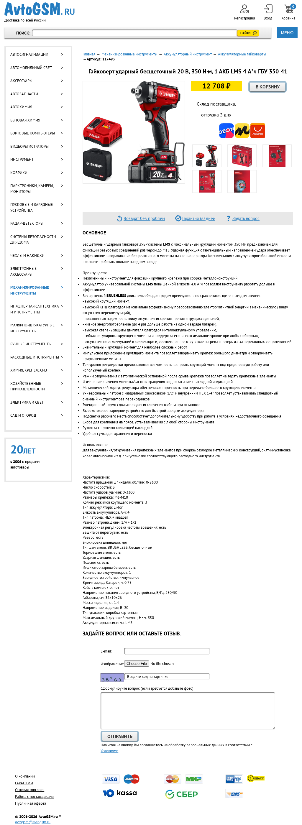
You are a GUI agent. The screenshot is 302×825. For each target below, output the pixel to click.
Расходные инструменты (34, 357)
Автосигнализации (29, 54)
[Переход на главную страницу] (39, 9)
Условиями (109, 750)
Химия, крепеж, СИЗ (28, 370)
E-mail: (106, 651)
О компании (25, 776)
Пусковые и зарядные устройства (31, 207)
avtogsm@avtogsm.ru (32, 821)
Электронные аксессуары (23, 271)
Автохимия (21, 106)
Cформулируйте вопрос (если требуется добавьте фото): (147, 688)
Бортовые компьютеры (32, 133)
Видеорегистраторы (29, 146)
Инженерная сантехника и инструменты (34, 309)
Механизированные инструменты (29, 290)
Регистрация (244, 18)
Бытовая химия (25, 120)
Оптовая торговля (29, 789)
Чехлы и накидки (27, 255)
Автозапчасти (24, 93)
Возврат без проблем (144, 218)
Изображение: (112, 663)
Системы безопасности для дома (33, 239)
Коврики (18, 172)
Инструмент (22, 159)
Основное (94, 233)
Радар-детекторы (26, 223)
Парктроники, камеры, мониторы (32, 188)
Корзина (288, 12)
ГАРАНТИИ (24, 782)
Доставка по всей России (25, 20)
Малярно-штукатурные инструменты (32, 328)
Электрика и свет (27, 402)
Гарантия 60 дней (198, 218)
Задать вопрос (246, 218)
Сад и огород (23, 415)
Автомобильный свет (31, 67)
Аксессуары (21, 80)
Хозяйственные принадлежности (27, 386)
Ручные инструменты (31, 343)
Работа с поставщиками (34, 796)
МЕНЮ (287, 33)
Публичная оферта (30, 803)
